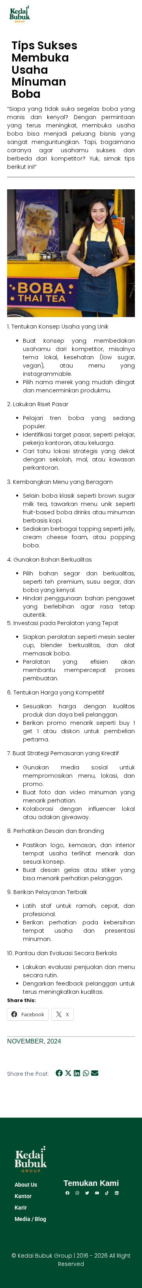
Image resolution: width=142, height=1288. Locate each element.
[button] (129, 14)
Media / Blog (30, 1219)
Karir (21, 1207)
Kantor (23, 1196)
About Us (26, 1185)
